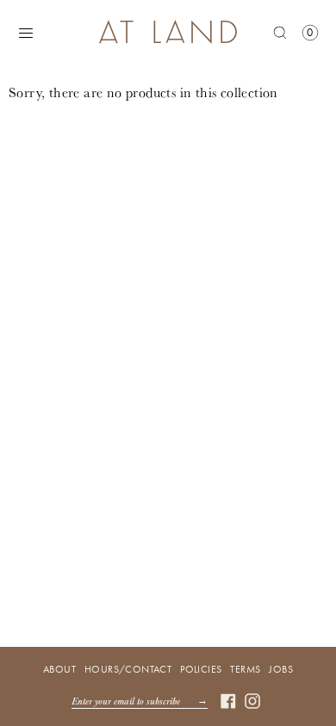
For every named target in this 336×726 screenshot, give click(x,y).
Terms (245, 669)
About (59, 669)
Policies (200, 669)
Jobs (281, 669)
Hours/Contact (127, 669)
